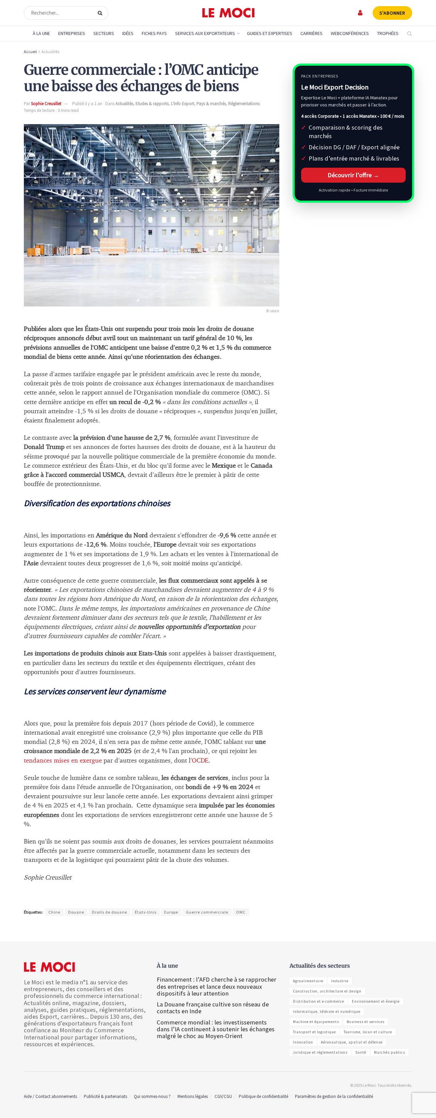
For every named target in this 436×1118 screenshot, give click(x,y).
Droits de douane (109, 912)
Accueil (30, 51)
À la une (41, 33)
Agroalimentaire (308, 981)
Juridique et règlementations (320, 1052)
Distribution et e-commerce (318, 1001)
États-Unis (145, 912)
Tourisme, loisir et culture (368, 1032)
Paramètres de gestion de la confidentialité (334, 1096)
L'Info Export (182, 103)
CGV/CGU (223, 1096)
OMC (241, 912)
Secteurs (103, 33)
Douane (76, 912)
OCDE (200, 760)
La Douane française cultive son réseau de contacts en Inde (213, 1007)
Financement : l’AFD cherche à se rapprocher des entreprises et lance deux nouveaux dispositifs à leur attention (216, 986)
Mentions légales (192, 1096)
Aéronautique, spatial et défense (352, 1042)
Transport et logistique (314, 1032)
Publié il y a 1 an (87, 103)
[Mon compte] (360, 13)
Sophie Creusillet (46, 103)
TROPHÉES (388, 33)
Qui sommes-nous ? (152, 1096)
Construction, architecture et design (327, 991)
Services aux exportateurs (205, 33)
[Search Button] (101, 13)
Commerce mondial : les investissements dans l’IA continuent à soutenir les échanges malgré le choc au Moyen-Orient (216, 1029)
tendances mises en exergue (63, 760)
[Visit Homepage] (228, 13)
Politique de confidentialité (263, 1096)
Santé (360, 1052)
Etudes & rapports (152, 103)
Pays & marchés (211, 103)
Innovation (303, 1042)
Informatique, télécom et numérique (326, 1011)
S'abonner (392, 13)
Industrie (339, 981)
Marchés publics (389, 1052)
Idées (128, 33)
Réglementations (244, 103)
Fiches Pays (154, 33)
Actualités (50, 51)
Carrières (311, 33)
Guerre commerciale (207, 912)
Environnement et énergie (376, 1001)
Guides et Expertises (269, 33)
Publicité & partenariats (105, 1096)
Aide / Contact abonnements (50, 1096)
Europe (171, 912)
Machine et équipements (316, 1021)
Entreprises (71, 33)
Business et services (366, 1021)
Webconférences (350, 33)
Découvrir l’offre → (353, 175)
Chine (54, 912)
